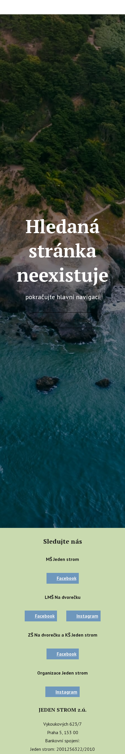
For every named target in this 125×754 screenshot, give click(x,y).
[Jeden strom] (25, 7)
